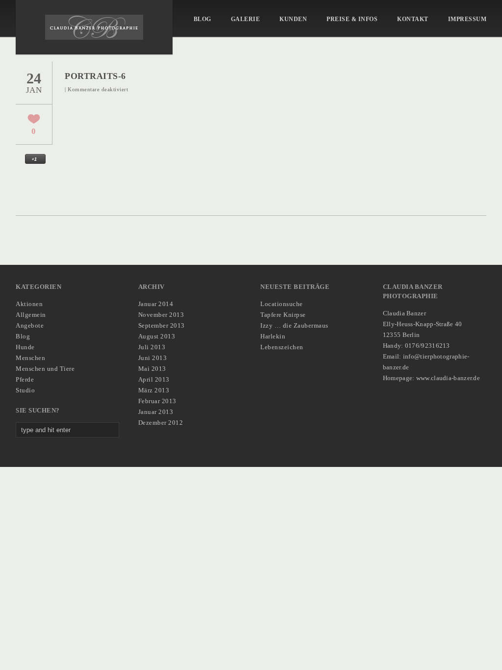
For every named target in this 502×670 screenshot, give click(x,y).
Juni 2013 (152, 357)
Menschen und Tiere (45, 368)
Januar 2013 (156, 411)
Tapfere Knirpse (283, 314)
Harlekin (272, 336)
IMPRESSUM (467, 19)
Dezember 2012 (160, 422)
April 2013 (154, 379)
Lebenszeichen (281, 347)
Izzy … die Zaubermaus (294, 325)
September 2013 (161, 325)
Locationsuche (281, 304)
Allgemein (31, 314)
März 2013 (154, 390)
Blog (202, 19)
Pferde (25, 379)
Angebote (30, 325)
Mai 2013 (152, 368)
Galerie (245, 19)
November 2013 (161, 314)
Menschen (30, 357)
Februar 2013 (157, 401)
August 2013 (157, 336)
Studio (25, 390)
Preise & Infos (351, 19)
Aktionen (29, 304)
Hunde (25, 347)
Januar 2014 (156, 304)
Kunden (293, 19)
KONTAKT (412, 19)
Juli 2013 (152, 347)
